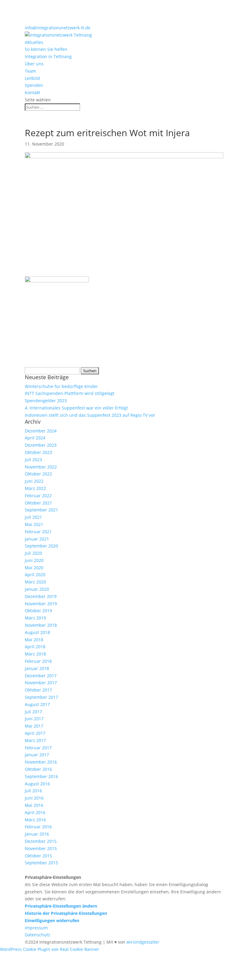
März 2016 (35, 820)
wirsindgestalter (142, 942)
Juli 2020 (33, 553)
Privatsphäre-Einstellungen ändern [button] (61, 906)
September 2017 (41, 697)
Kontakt (32, 92)
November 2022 (41, 467)
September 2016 (41, 776)
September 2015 (41, 863)
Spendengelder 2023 (46, 400)
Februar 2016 (38, 827)
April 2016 (35, 812)
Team (30, 71)
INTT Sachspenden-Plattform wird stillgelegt (69, 393)
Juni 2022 (34, 481)
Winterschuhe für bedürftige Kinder (61, 386)
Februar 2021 (38, 531)
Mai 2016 (34, 805)
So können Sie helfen (46, 49)
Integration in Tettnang (48, 56)
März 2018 (35, 654)
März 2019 (35, 618)
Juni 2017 (34, 718)
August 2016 (37, 784)
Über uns (34, 64)
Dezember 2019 (41, 596)
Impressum (36, 928)
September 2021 (41, 510)
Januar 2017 (37, 754)
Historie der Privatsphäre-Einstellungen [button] (66, 913)
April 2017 (35, 733)
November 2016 (41, 762)
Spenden (34, 85)
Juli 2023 (33, 459)
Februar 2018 (38, 661)
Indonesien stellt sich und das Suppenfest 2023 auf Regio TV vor (90, 415)
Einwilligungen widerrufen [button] (52, 920)
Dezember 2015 (41, 841)
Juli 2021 (33, 517)
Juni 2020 (34, 560)
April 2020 (35, 574)
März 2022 (35, 488)
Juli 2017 (33, 712)
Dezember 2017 (41, 676)
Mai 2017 (34, 726)
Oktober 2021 (38, 503)
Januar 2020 (37, 589)
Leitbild (32, 78)
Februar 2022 (38, 495)
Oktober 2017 (38, 690)
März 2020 (35, 582)
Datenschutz (37, 935)
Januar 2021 (37, 539)
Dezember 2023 (41, 445)
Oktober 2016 (38, 769)
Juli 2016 (33, 791)
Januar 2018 (37, 668)
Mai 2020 (34, 567)
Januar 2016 (37, 834)
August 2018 (37, 632)
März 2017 (35, 740)
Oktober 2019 (38, 610)
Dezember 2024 (41, 431)
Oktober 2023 (38, 452)
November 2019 (41, 603)
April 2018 (35, 646)
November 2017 (41, 682)
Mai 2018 (34, 639)
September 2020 (41, 546)
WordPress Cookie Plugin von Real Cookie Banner (49, 949)
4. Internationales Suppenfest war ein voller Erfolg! (76, 408)
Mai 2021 (34, 524)
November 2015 (41, 848)
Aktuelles (34, 42)
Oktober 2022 (38, 474)
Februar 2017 (38, 748)
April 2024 (35, 438)
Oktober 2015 (38, 856)
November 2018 (41, 625)
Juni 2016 (34, 798)
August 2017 (37, 704)
